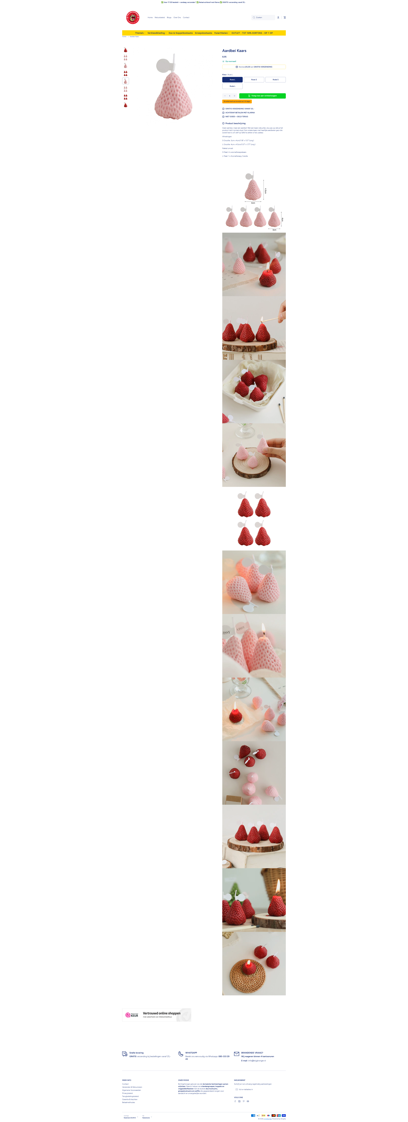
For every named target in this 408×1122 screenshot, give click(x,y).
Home (124, 36)
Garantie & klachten (129, 1099)
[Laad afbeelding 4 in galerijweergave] (125, 73)
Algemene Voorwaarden (131, 1090)
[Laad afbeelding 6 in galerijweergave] (125, 88)
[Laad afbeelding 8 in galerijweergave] (125, 104)
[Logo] (132, 17)
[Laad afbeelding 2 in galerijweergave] (125, 57)
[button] (285, 17)
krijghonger (268, 1119)
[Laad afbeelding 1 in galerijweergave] (125, 49)
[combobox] (263, 17)
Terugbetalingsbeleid (130, 1096)
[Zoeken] (253, 17)
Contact (125, 1084)
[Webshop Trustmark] (156, 1015)
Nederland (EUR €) (130, 1118)
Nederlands (146, 1118)
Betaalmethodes (128, 1102)
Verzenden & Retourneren (132, 1087)
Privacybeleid (127, 1093)
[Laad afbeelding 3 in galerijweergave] (125, 65)
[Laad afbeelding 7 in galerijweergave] (125, 96)
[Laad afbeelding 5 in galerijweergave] (125, 81)
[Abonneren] (283, 1089)
